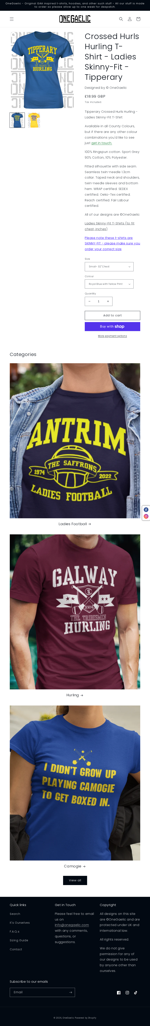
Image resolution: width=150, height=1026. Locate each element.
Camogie (72, 866)
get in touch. (101, 143)
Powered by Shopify (85, 1017)
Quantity (90, 293)
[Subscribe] (70, 992)
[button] (11, 19)
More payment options (112, 336)
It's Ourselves (20, 923)
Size (87, 259)
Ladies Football (73, 524)
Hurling (72, 695)
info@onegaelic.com (72, 925)
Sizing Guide (19, 940)
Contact (16, 949)
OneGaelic (68, 1017)
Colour (89, 276)
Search (15, 914)
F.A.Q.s (14, 931)
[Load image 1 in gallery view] (17, 120)
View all (75, 880)
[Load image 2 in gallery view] (34, 120)
